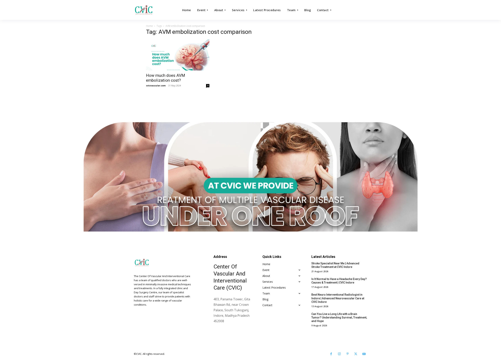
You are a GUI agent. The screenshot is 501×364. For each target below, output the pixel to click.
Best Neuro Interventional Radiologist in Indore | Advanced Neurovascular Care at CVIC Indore (337, 298)
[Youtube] (364, 354)
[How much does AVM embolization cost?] (177, 55)
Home (149, 26)
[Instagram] (339, 354)
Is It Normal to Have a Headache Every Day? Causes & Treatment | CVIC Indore (339, 280)
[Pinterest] (347, 354)
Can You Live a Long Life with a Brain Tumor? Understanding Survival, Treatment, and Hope (339, 317)
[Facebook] (331, 354)
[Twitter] (356, 354)
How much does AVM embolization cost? (165, 78)
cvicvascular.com (156, 85)
